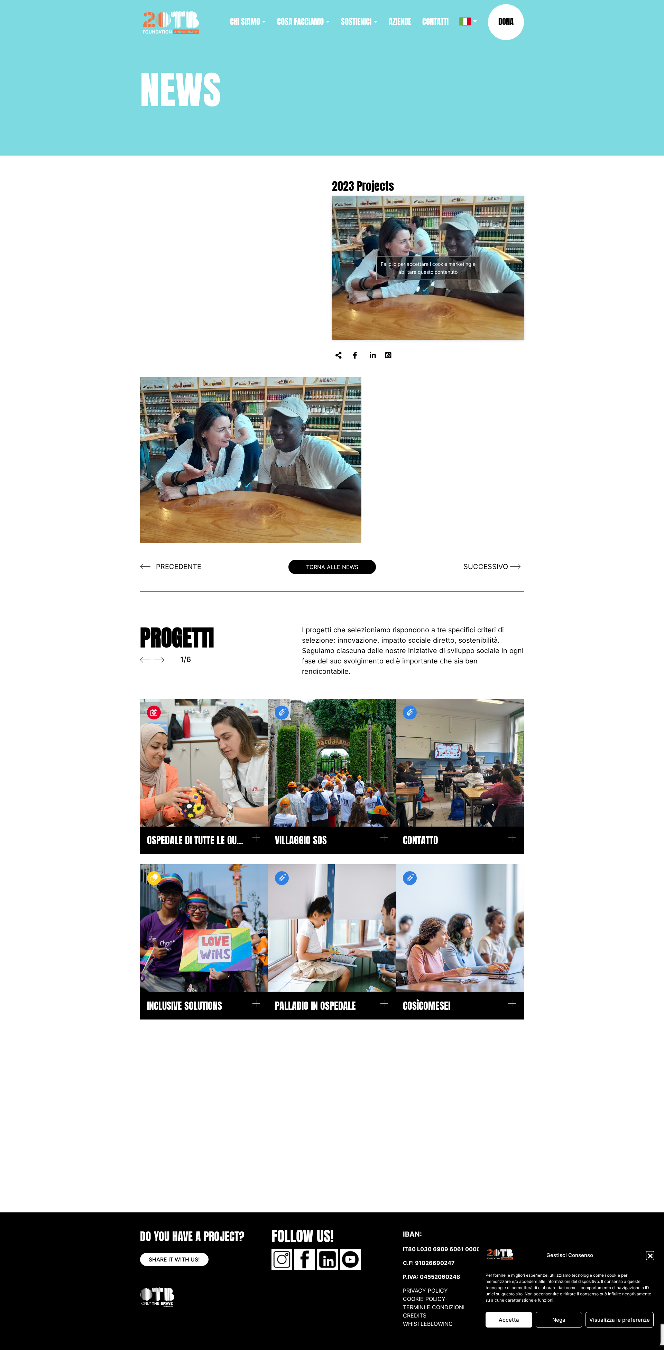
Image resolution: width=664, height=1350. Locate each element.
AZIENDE (400, 22)
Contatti (435, 22)
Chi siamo (245, 22)
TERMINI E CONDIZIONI (433, 1307)
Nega (558, 1319)
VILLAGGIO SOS (301, 840)
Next (159, 660)
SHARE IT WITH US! (174, 1259)
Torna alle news (332, 567)
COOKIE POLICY (424, 1298)
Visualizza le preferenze (619, 1319)
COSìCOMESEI (426, 1006)
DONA (506, 22)
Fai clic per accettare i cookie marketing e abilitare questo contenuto (428, 268)
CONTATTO (420, 840)
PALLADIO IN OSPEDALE (315, 1006)
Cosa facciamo (300, 22)
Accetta (509, 1319)
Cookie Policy (533, 1337)
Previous (145, 660)
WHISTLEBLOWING (428, 1323)
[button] (650, 1255)
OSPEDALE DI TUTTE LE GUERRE (195, 840)
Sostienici (356, 22)
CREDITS (415, 1315)
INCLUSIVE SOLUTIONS (184, 1006)
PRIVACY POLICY (425, 1290)
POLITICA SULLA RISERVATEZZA (583, 1337)
